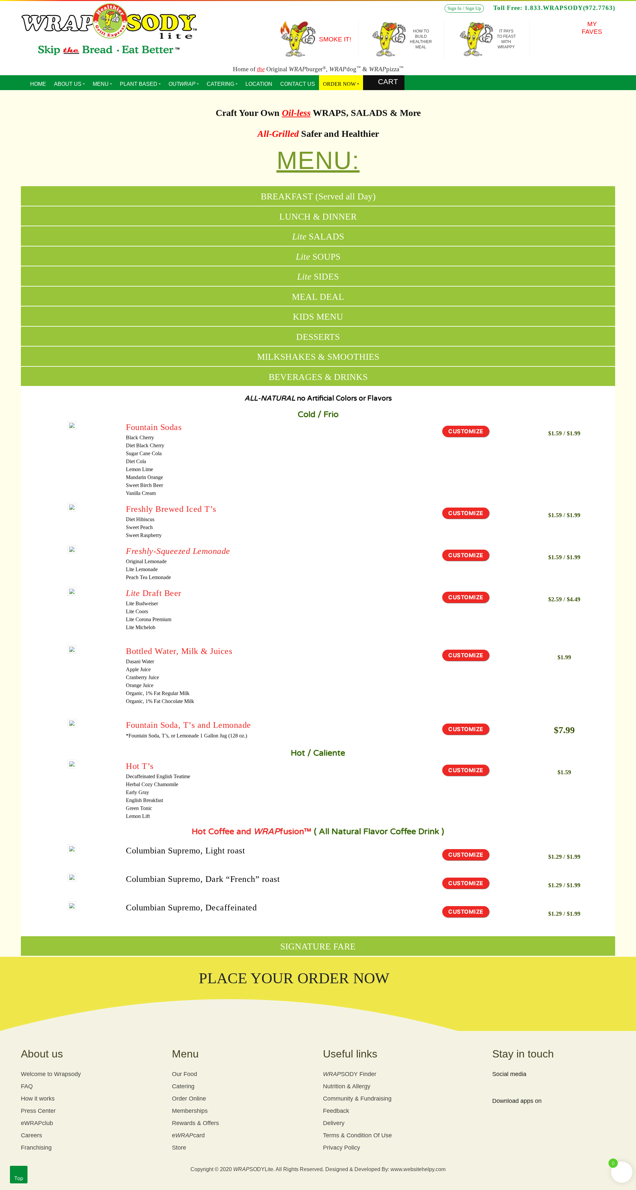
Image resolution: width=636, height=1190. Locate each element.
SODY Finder (349, 1074)
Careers (31, 1135)
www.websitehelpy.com (418, 1169)
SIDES (318, 277)
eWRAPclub (37, 1123)
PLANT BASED (138, 84)
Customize (465, 431)
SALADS (318, 237)
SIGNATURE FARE (318, 946)
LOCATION (258, 84)
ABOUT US (67, 84)
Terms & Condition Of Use (357, 1135)
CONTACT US (297, 84)
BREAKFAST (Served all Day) (318, 196)
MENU (101, 84)
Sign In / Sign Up (464, 8)
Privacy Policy (341, 1147)
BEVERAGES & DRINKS (318, 377)
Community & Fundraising (357, 1098)
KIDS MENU (318, 317)
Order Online (189, 1098)
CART (388, 82)
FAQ (27, 1086)
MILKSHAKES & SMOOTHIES (318, 357)
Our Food (184, 1074)
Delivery (333, 1123)
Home (38, 84)
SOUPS (318, 257)
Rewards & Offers (195, 1123)
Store (179, 1147)
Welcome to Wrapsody (51, 1074)
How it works (38, 1098)
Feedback (336, 1111)
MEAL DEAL (318, 297)
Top (18, 1178)
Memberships (190, 1111)
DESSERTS (318, 337)
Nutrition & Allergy (346, 1086)
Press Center (38, 1111)
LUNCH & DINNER (318, 217)
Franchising (36, 1147)
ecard (188, 1135)
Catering (183, 1086)
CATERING (220, 84)
